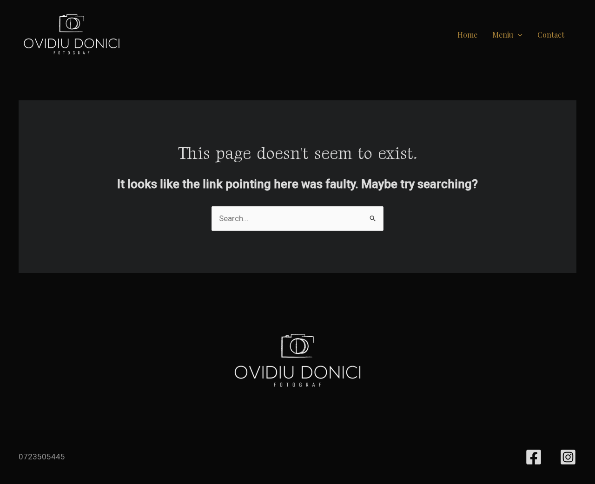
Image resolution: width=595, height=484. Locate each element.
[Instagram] (568, 457)
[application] (517, 34)
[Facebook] (533, 457)
